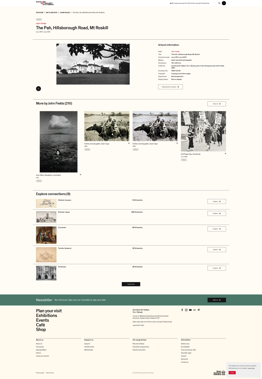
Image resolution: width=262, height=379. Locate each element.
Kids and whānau (138, 344)
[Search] (219, 3)
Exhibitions (46, 315)
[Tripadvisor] (194, 310)
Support (87, 344)
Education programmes (141, 347)
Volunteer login (186, 353)
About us (39, 344)
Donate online (89, 347)
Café (40, 325)
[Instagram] (186, 310)
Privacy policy (40, 373)
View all (215, 104)
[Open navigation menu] (224, 3)
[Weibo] (198, 310)
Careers (183, 356)
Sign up (215, 300)
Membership (88, 350)
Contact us (184, 362)
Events (42, 320)
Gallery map (185, 344)
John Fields (41, 23)
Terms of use (50, 373)
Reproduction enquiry (169, 87)
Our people (40, 347)
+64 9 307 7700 (138, 325)
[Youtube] (190, 310)
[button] (58, 146)
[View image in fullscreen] (38, 88)
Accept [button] (232, 372)
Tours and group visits (188, 350)
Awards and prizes (139, 350)
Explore (215, 201)
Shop (41, 329)
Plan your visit (49, 311)
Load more (131, 284)
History (38, 353)
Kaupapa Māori (41, 350)
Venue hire (184, 359)
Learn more (251, 368)
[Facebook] (182, 310)
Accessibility (185, 347)
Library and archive (42, 356)
